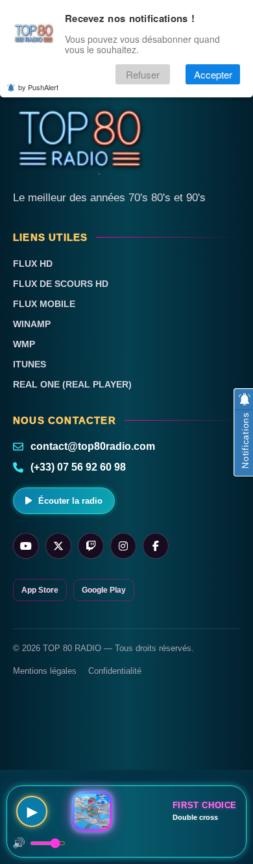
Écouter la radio (70, 501)
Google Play (104, 590)
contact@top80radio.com (92, 446)
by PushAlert (38, 87)
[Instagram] (123, 546)
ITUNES (29, 364)
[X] (58, 546)
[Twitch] (91, 546)
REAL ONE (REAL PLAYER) (72, 384)
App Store (39, 590)
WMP (24, 344)
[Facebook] (156, 546)
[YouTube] (26, 546)
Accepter (213, 74)
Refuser (143, 74)
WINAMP (32, 324)
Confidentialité (114, 671)
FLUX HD (33, 263)
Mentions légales (45, 671)
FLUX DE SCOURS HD (60, 283)
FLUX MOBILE (44, 304)
